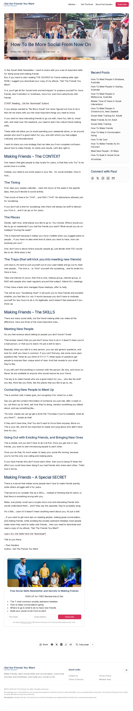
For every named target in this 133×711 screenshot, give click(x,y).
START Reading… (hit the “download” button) (26, 103)
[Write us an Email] (113, 178)
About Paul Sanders (104, 4)
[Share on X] (56, 644)
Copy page (84, 644)
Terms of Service (76, 679)
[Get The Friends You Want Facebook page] (92, 178)
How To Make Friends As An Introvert (105, 145)
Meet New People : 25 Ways (105, 151)
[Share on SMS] (66, 644)
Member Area (105, 679)
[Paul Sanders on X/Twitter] (97, 178)
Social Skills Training (101, 124)
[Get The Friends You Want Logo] (19, 4)
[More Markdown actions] (93, 644)
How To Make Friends (102, 128)
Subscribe (122, 4)
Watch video (123, 706)
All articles (96, 159)
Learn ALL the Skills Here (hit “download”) (25, 534)
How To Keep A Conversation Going (105, 134)
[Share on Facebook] (52, 644)
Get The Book (87, 4)
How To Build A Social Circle (105, 155)
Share (45, 644)
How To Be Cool (99, 139)
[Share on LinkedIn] (61, 644)
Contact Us (73, 676)
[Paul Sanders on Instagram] (102, 178)
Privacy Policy (26, 622)
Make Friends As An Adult (104, 120)
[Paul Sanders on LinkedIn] (108, 178)
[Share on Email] (70, 644)
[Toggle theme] (126, 670)
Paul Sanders (36, 52)
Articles (71, 4)
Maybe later (106, 706)
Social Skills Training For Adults (106, 115)
